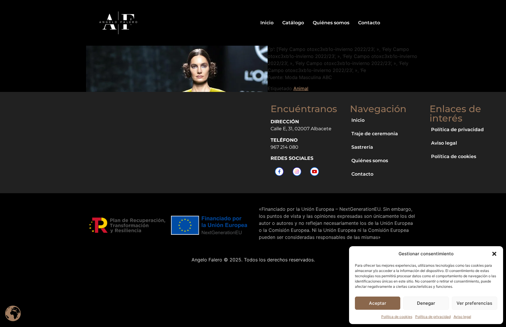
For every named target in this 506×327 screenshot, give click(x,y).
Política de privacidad (433, 316)
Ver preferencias (474, 303)
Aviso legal (462, 316)
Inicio (266, 22)
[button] (494, 254)
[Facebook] (279, 171)
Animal (300, 88)
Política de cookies (396, 316)
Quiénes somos (331, 22)
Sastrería (362, 147)
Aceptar (377, 303)
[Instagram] (297, 171)
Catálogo (293, 22)
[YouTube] (314, 171)
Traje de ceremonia (374, 133)
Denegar (426, 303)
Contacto (369, 22)
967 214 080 (284, 147)
